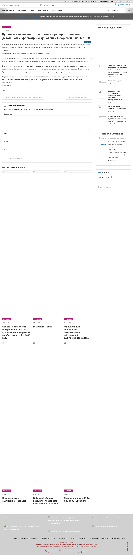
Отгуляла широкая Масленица (78, 97)
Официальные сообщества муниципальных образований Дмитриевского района (76, 332)
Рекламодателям (87, 1)
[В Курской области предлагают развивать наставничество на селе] (102, 120)
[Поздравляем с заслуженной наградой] (102, 110)
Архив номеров (8, 11)
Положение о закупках (118, 538)
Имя (6, 133)
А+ (90, 42)
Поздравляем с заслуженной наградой (117, 108)
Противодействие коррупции (29, 538)
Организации (45, 538)
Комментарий (9, 114)
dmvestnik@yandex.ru (69, 552)
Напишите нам (76, 1)
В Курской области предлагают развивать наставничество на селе (46, 501)
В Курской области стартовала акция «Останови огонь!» (24, 97)
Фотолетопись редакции (78, 538)
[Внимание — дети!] (102, 84)
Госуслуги (14, 538)
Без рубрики (6, 27)
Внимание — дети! (42, 327)
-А (85, 42)
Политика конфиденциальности (99, 538)
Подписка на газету (26, 11)
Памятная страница (116, 1)
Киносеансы (43, 11)
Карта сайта (127, 1)
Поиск (128, 10)
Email (6, 141)
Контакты (67, 1)
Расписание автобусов (60, 538)
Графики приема (104, 1)
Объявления (57, 11)
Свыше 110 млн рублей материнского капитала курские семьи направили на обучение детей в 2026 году (16, 332)
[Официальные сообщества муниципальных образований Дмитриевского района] (102, 94)
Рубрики (95, 1)
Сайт (6, 149)
